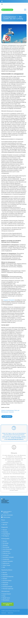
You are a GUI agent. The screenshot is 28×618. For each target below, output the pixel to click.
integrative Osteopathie (8, 300)
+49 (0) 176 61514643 (16, 437)
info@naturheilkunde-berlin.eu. (16, 439)
